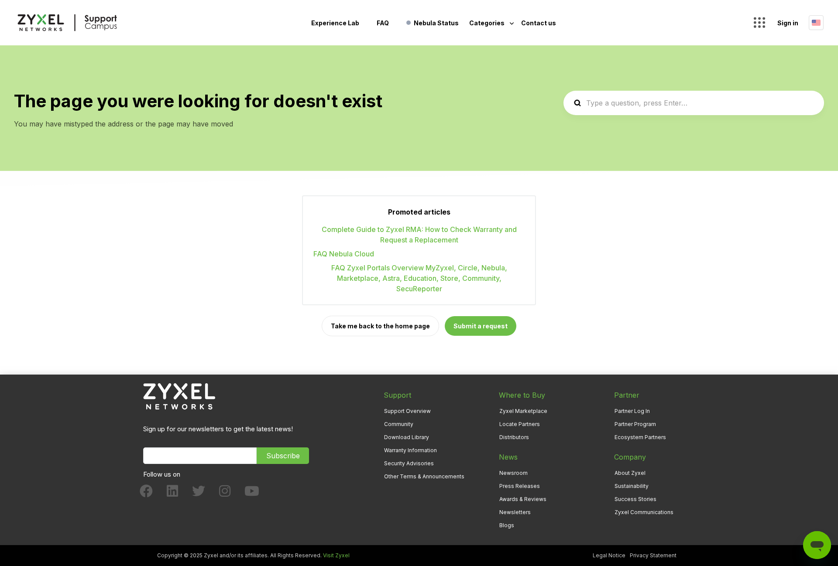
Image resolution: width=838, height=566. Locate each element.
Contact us (538, 23)
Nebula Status (436, 23)
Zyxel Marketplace (523, 411)
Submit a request (480, 326)
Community (398, 424)
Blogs (506, 525)
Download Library (406, 437)
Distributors (514, 437)
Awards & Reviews (522, 499)
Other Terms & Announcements (424, 476)
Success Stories (635, 499)
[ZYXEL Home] (179, 396)
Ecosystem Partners (640, 437)
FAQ (383, 23)
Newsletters (515, 512)
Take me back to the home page (380, 326)
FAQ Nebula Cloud (343, 253)
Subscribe (283, 455)
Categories (487, 23)
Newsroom (513, 473)
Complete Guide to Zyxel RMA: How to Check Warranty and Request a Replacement (419, 234)
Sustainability (632, 486)
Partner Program (635, 424)
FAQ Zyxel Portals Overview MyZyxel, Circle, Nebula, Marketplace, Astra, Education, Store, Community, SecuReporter (419, 278)
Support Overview (407, 411)
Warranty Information (410, 450)
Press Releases (519, 486)
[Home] (67, 22)
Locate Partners (519, 424)
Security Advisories (409, 463)
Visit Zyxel (336, 555)
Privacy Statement (653, 555)
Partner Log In (632, 411)
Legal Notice (609, 555)
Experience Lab (335, 23)
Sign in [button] (787, 23)
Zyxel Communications (644, 512)
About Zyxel (630, 473)
